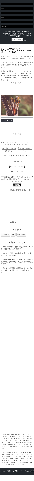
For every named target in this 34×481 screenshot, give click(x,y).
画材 (13, 234)
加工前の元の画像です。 (9, 149)
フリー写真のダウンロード (17, 190)
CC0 (28, 434)
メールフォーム (21, 444)
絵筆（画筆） (21, 234)
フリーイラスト (3, 8)
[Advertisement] (17, 89)
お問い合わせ (2, 17)
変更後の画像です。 (25, 149)
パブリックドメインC (3, 26)
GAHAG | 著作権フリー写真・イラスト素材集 (17, 31)
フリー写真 (5, 234)
